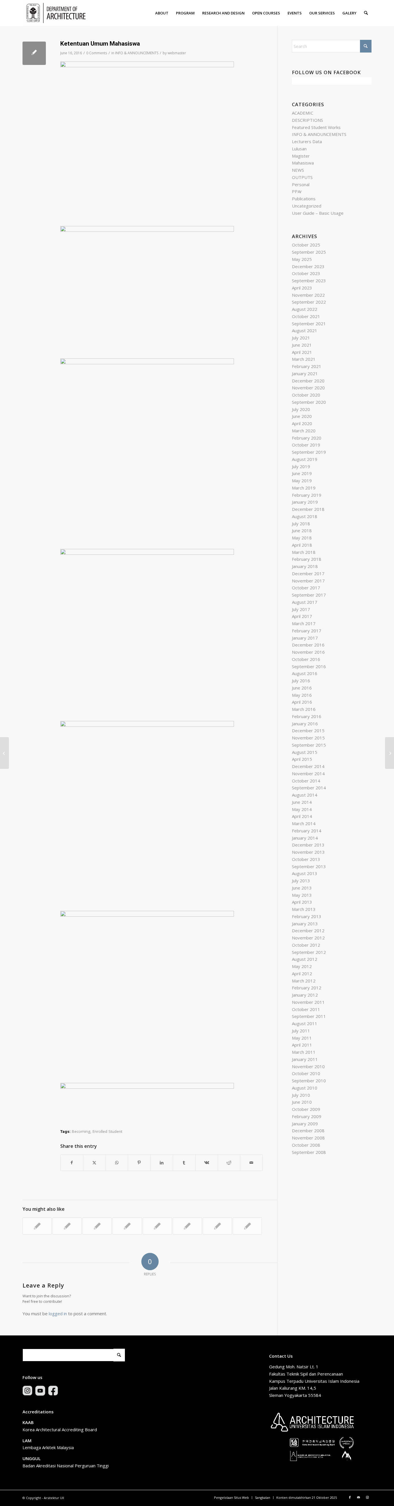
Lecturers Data (307, 141)
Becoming (81, 1131)
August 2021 (304, 330)
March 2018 (304, 552)
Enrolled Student (107, 1131)
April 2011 (302, 1045)
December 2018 (308, 509)
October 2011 (306, 1009)
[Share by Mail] (251, 1163)
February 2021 (306, 366)
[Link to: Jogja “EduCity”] (187, 1226)
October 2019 (306, 445)
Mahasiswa (303, 163)
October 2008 (306, 1145)
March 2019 (304, 488)
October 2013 (306, 859)
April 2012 (302, 973)
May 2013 (302, 895)
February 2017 (306, 631)
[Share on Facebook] (72, 1163)
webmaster (177, 53)
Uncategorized (306, 206)
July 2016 (301, 680)
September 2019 (309, 452)
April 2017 (302, 616)
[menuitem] (161, 13)
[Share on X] (94, 1163)
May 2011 (302, 1038)
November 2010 (308, 1066)
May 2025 (302, 259)
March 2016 (304, 709)
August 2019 (304, 459)
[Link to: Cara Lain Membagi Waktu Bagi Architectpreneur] (67, 1226)
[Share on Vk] (207, 1163)
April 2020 (302, 423)
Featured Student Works (316, 127)
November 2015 (308, 738)
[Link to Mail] (358, 1497)
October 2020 (306, 395)
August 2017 (304, 602)
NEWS (298, 170)
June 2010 (302, 1102)
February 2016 (306, 716)
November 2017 (308, 581)
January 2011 (305, 1059)
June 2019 (302, 473)
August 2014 (304, 795)
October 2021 (306, 316)
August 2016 (304, 673)
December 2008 (308, 1130)
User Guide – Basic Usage (318, 213)
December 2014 (308, 766)
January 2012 (305, 995)
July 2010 (301, 1095)
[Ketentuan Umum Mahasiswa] (34, 53)
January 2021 (305, 373)
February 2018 (306, 559)
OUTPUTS (302, 177)
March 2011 (304, 1052)
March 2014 (304, 823)
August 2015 (304, 752)
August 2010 (304, 1088)
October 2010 (306, 1073)
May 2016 (302, 695)
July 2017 (301, 609)
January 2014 (305, 838)
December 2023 (308, 266)
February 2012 (306, 988)
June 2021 (302, 345)
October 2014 (306, 781)
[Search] (366, 13)
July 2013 (301, 880)
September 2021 (309, 323)
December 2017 (308, 573)
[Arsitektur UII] (55, 13)
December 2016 (308, 645)
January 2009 (305, 1123)
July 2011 (301, 1031)
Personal (300, 184)
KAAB (28, 1422)
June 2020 (302, 416)
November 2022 (308, 295)
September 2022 (309, 302)
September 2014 (309, 788)
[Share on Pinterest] (139, 1163)
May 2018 (302, 538)
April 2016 (302, 702)
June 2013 (302, 888)
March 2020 (304, 431)
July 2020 (301, 409)
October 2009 (306, 1109)
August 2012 (304, 959)
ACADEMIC (302, 113)
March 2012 (304, 981)
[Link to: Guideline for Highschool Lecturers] (37, 1226)
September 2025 (309, 252)
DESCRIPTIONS (307, 120)
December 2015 (308, 730)
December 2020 (308, 381)
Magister (301, 156)
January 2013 (305, 923)
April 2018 (302, 545)
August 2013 (304, 873)
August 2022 (304, 309)
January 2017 (305, 638)
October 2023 (306, 273)
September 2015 (309, 745)
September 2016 (309, 666)
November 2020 (308, 387)
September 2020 (309, 402)
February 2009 (306, 1116)
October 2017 (306, 588)
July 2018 (301, 523)
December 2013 (308, 845)
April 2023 (302, 288)
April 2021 (302, 352)
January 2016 (305, 723)
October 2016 (306, 659)
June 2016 (302, 688)
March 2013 (304, 909)
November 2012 (308, 938)
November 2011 (308, 1002)
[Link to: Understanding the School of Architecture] (247, 1226)
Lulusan (299, 149)
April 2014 (302, 816)
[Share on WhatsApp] (117, 1163)
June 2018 (302, 530)
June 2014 (302, 802)
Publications (304, 198)
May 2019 (302, 480)
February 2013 (306, 916)
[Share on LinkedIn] (162, 1163)
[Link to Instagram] (367, 1497)
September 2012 (309, 952)
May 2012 (302, 966)
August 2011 (304, 1023)
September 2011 (309, 1016)
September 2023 (309, 280)
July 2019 (301, 466)
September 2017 (309, 595)
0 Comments (96, 53)
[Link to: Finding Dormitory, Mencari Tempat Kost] (217, 1226)
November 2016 (308, 652)
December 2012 (308, 930)
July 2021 (301, 338)
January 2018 (305, 566)
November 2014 (308, 773)
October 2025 (306, 245)
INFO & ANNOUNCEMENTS (136, 53)
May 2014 (302, 809)
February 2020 (306, 438)
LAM (26, 1440)
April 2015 (302, 759)
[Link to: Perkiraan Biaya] (97, 1226)
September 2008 (309, 1152)
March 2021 (304, 359)
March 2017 (304, 623)
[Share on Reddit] (229, 1163)
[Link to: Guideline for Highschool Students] (157, 1226)
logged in (58, 1313)
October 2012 (306, 945)
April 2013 (302, 902)
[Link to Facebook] (350, 1497)
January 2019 (305, 502)
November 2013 (308, 852)
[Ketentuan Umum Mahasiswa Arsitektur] (4, 753)
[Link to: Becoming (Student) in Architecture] (127, 1226)
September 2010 (309, 1080)
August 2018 (304, 516)
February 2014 (306, 831)
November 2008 (308, 1138)
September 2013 (309, 866)
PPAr (297, 191)
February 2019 (306, 495)
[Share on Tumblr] (184, 1163)
